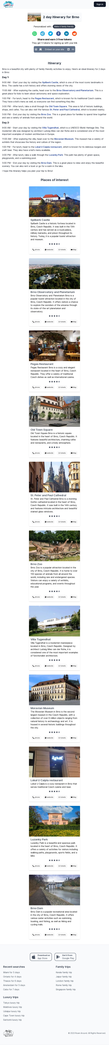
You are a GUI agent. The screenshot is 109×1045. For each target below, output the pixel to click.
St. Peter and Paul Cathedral (65, 109)
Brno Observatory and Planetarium (74, 90)
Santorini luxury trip (12, 1019)
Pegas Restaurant (44, 98)
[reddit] (74, 33)
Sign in (100, 4)
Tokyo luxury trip (11, 1002)
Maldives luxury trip (12, 1007)
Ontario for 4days (12, 976)
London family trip (65, 981)
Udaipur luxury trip (12, 1011)
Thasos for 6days (12, 981)
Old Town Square (58, 106)
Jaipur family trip (64, 976)
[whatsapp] (34, 33)
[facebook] (58, 33)
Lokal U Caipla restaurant (48, 147)
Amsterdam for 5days (14, 985)
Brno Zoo (46, 114)
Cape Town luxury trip (13, 1015)
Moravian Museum (64, 139)
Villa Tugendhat (50, 127)
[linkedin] (66, 33)
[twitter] (50, 33)
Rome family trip (64, 985)
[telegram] (42, 33)
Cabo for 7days (11, 989)
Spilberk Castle (50, 82)
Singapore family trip (66, 989)
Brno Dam (46, 163)
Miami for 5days (11, 972)
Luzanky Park (56, 155)
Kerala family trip (64, 972)
